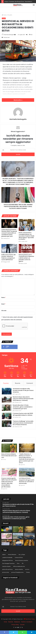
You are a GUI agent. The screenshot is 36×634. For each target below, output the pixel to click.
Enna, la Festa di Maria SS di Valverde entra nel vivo (9, 455)
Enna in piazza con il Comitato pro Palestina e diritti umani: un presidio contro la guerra (26, 258)
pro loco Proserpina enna (17, 572)
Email (3, 304)
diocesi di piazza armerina (21, 560)
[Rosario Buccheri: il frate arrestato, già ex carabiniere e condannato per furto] (6, 407)
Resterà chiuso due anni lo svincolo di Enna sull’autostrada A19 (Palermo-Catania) (23, 398)
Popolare (6, 383)
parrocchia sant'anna (7, 569)
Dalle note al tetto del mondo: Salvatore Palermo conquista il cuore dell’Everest (8, 257)
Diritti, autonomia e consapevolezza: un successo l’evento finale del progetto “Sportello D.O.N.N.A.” (26, 236)
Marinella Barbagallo (9, 34)
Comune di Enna (19, 557)
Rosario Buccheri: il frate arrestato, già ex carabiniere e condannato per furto (22, 406)
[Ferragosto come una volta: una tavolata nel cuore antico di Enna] (29, 543)
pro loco (27, 569)
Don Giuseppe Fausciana (8, 563)
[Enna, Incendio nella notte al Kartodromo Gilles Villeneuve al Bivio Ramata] (6, 529)
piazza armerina (19, 569)
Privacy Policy (15, 624)
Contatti (22, 624)
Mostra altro (17, 100)
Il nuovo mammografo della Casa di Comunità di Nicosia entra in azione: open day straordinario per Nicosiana (9, 482)
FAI (22, 563)
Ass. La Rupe (22, 554)
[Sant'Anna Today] (18, 5)
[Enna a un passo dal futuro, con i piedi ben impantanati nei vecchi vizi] (29, 536)
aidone (4, 554)
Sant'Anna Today (30, 619)
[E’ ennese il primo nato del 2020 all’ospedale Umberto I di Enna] (6, 416)
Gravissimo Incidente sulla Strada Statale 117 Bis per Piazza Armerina (23, 390)
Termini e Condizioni (26, 621)
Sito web (3, 310)
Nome (3, 297)
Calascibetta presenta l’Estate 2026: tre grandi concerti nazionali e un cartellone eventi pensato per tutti (9, 233)
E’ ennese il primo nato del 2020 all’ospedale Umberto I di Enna (23, 414)
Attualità (9, 15)
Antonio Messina (12, 554)
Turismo (28, 572)
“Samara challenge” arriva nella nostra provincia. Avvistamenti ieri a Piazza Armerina (23, 422)
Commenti (29, 383)
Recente (17, 383)
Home (4, 15)
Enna (18, 563)
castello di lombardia (7, 557)
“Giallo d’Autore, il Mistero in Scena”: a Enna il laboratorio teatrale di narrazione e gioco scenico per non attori (26, 458)
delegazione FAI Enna (7, 560)
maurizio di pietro (6, 566)
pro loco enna (5, 572)
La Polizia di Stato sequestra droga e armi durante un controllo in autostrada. (26, 480)
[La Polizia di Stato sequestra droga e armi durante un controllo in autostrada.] (27, 472)
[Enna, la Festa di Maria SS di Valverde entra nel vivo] (9, 448)
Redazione (17, 621)
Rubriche (10, 621)
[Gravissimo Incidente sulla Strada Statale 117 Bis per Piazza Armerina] (6, 391)
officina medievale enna (19, 566)
